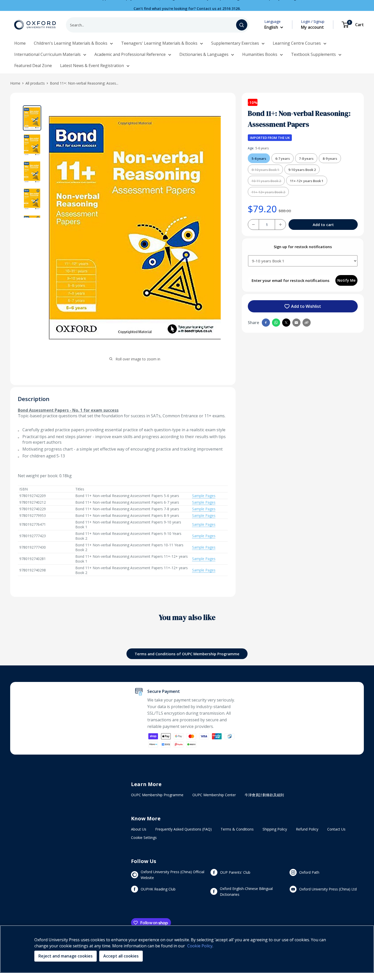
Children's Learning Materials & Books (70, 43)
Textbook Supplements (313, 54)
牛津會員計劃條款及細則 (264, 794)
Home (20, 43)
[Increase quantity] (280, 224)
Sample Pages (203, 495)
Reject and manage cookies (65, 956)
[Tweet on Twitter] (286, 322)
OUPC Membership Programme (157, 794)
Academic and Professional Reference (130, 54)
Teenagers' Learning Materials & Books (159, 43)
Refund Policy (307, 829)
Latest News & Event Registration (92, 65)
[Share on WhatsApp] (276, 322)
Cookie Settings (144, 837)
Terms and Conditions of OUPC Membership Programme (187, 653)
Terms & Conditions (237, 829)
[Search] (241, 24)
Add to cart (323, 224)
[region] (187, 949)
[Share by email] (296, 322)
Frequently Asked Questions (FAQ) (183, 829)
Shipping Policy (275, 829)
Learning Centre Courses (297, 43)
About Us (138, 829)
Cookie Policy (199, 946)
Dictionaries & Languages (203, 54)
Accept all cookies (121, 956)
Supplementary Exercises (235, 43)
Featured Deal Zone (33, 65)
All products (35, 83)
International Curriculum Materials (47, 54)
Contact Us (336, 829)
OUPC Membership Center (214, 794)
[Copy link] (307, 322)
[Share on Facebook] (266, 322)
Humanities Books (259, 54)
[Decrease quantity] (253, 224)
